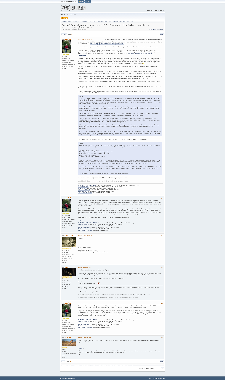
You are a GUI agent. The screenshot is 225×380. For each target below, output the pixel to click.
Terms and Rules (156, 378)
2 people (80, 220)
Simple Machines (71, 378)
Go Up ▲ (163, 378)
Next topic (160, 29)
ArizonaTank (68, 236)
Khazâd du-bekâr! (82, 191)
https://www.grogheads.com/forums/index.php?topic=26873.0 (107, 43)
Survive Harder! (81, 188)
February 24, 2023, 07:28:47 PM (85, 235)
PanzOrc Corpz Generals (84, 189)
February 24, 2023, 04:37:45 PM (85, 198)
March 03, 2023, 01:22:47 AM (84, 267)
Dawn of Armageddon (83, 186)
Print (161, 34)
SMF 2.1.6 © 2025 (64, 378)
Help (150, 378)
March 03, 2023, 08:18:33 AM (84, 303)
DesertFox (67, 337)
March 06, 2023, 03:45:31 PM (84, 337)
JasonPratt (67, 39)
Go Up (63, 361)
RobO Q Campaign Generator (85, 192)
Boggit (66, 267)
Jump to (140, 368)
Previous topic (152, 29)
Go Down (63, 34)
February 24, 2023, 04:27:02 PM (85, 39)
